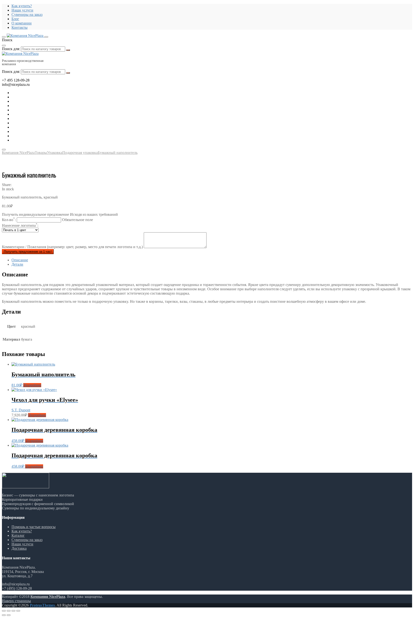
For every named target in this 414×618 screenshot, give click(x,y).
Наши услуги (22, 10)
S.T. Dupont (21, 410)
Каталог (18, 535)
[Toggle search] (46, 37)
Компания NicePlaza (47, 597)
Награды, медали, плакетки (34, 127)
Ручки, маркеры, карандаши (35, 119)
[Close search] (4, 45)
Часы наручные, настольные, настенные (44, 140)
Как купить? (22, 6)
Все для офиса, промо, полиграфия (40, 101)
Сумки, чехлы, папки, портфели (38, 131)
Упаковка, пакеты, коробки (34, 136)
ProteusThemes (42, 605)
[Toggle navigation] (4, 37)
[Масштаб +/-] (18, 611)
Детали (17, 264)
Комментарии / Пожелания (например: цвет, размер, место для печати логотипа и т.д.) (73, 247)
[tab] (212, 260)
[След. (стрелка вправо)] (9, 615)
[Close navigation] (4, 149)
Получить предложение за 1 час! (28, 251)
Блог (15, 19)
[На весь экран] (13, 611)
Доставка (19, 548)
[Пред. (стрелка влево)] (4, 615)
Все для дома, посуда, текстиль (37, 93)
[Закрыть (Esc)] (4, 611)
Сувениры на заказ (27, 14)
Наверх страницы (16, 601)
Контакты (20, 27)
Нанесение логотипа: (20, 225)
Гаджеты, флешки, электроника (37, 97)
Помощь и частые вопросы (34, 527)
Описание (20, 260)
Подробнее (32, 385)
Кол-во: (47, 220)
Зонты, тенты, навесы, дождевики (39, 110)
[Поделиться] (9, 611)
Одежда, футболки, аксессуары (37, 114)
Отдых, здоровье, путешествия (37, 106)
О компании (22, 23)
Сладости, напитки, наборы (34, 123)
